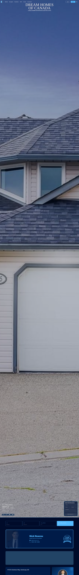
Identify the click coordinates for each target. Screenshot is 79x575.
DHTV (21, 1)
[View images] (12, 514)
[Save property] (6, 514)
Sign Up (73, 1)
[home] (2, 2)
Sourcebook (29, 1)
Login (68, 1)
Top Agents (11, 1)
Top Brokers (16, 1)
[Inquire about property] (9, 514)
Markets (6, 1)
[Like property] (3, 514)
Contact (24, 1)
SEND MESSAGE (70, 514)
